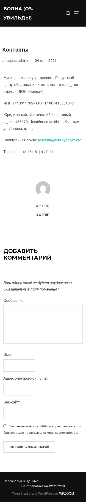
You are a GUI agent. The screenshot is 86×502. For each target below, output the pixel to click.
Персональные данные (20, 480)
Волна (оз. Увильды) (18, 13)
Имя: (7, 354)
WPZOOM (66, 493)
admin (23, 60)
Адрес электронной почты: (26, 378)
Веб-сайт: (11, 402)
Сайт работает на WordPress (43, 485)
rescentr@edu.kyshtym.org (59, 140)
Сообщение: (14, 300)
